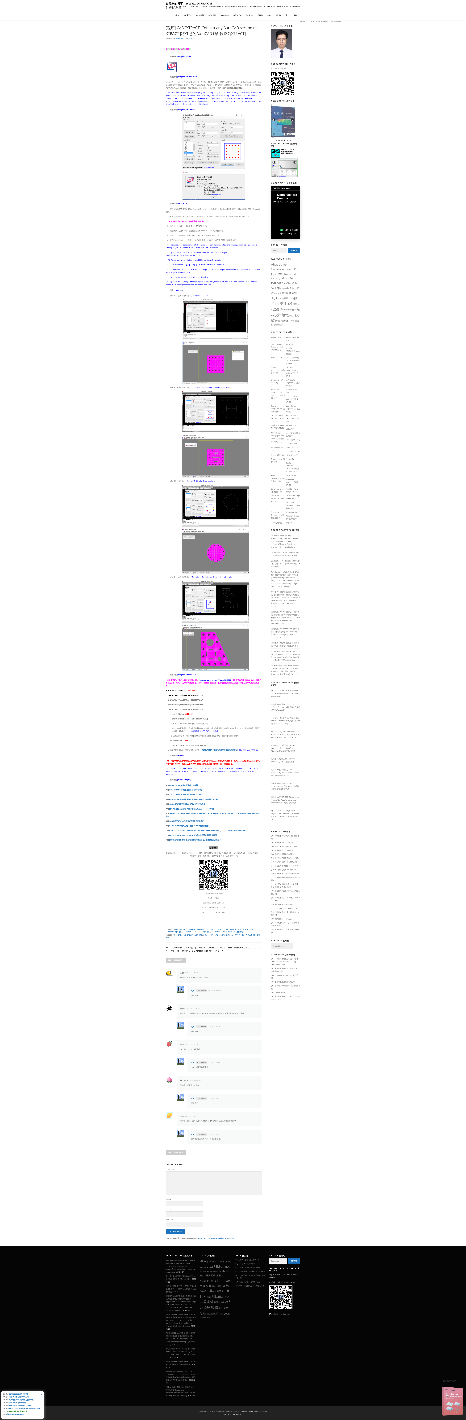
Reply (196, 973)
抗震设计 (286, 298)
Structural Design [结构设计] (197, 932)
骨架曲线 (277, 325)
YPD (283, 288)
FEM (274, 274)
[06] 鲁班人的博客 (278, 846)
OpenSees (290, 443)
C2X (184, 935)
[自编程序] (225, 15)
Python (288, 459)
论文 (296, 315)
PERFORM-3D (279, 282)
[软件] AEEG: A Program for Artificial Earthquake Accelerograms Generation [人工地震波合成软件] (285, 800)
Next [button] (292, 120)
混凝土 (277, 304)
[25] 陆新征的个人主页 (279, 897)
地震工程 (283, 293)
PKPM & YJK (290, 455)
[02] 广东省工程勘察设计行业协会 (248, 1267)
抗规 (279, 298)
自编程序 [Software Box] (15, 1414)
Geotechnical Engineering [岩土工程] (293, 409)
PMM (205, 935)
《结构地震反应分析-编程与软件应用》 (21, 1400)
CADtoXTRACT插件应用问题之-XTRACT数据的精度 (188, 826)
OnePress (244, 1411)
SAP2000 (292, 282)
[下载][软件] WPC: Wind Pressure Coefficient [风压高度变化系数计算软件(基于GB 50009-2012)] (285, 734)
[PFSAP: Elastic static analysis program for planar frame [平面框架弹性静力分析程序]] (284, 163)
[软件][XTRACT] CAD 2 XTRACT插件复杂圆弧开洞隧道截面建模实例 (195, 840)
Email (169, 1210)
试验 (274, 321)
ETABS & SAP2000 (293, 389)
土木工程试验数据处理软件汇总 (17, 1411)
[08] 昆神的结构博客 (279, 854)
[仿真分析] (249, 15)
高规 (281, 325)
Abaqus (276, 264)
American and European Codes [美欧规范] (277, 347)
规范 (291, 315)
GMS (280, 274)
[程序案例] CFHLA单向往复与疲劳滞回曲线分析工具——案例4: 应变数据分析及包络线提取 (285, 564)
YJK (278, 287)
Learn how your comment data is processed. (216, 1238)
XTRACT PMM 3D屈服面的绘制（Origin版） (186, 790)
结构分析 (292, 309)
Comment (171, 1170)
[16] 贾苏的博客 (277, 866)
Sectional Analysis (218, 935)
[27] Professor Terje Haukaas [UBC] (285, 908)
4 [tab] (284, 140)
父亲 (201, 1302)
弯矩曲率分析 (251, 935)
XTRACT (237, 935)
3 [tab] (282, 140)
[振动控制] (200, 15)
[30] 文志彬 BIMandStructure (282, 919)
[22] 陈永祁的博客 (278, 884)
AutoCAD (274, 357)
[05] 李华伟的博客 (278, 842)
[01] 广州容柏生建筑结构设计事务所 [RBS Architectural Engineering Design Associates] (285, 962)
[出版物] (260, 15)
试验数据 (280, 321)
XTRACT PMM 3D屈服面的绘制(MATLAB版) (186, 794)
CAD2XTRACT (192, 935)
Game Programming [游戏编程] (278, 409)
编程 (285, 314)
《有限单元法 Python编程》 (18, 1403)
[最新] (177, 15)
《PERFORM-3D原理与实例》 (18, 1394)
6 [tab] (290, 140)
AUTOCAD (177, 935)
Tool (230, 935)
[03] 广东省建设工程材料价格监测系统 (249, 1271)
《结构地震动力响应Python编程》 (20, 1405)
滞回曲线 (286, 303)
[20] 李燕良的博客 (278, 873)
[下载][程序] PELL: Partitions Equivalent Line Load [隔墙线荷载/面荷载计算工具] (285, 772)
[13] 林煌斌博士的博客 (279, 862)
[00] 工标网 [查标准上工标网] (246, 1260)
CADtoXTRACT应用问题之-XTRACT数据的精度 (187, 804)
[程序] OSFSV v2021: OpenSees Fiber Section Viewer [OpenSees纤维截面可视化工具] (284, 748)
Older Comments (175, 960)
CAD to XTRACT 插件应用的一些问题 (183, 785)
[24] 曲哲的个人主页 (279, 891)
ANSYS (288, 344)
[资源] (278, 15)
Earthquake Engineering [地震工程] (293, 383)
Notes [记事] (290, 439)
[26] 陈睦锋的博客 (278, 904)
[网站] (296, 15)
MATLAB (290, 274)
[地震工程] (188, 15)
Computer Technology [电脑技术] (278, 370)
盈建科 (278, 309)
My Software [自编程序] (185, 929)
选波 (292, 321)
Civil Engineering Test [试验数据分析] (292, 360)
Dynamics (289, 269)
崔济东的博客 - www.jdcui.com (189, 3)
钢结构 (227, 1313)
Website (169, 1220)
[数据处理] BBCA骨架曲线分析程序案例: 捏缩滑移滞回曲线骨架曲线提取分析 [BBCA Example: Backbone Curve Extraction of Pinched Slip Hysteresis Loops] (285, 617)
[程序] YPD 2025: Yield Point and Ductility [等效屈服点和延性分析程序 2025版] (285, 693)
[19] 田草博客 (276, 869)
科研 (285, 309)
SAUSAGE (289, 475)
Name (169, 1199)
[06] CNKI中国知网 (278, 992)
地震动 (276, 293)
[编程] (269, 15)
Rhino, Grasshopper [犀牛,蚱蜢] (277, 478)
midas (296, 274)
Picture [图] (275, 455)
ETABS (296, 269)
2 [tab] (279, 140)
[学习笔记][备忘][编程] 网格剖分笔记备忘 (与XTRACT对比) (191, 809)
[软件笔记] (237, 15)
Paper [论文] (290, 447)
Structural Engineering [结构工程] (228, 932)
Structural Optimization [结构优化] (277, 515)
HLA (284, 274)
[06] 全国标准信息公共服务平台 (247, 1282)
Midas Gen (288, 278)
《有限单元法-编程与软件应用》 (19, 1397)
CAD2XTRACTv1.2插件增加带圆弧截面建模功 (186, 821)
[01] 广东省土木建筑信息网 (245, 1263)
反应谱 (207, 1286)
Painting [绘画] (277, 447)
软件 (287, 321)
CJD (190, 39)
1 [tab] (276, 140)
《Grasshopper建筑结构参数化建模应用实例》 (24, 1408)
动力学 (290, 288)
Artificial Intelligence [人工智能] (293, 351)
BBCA (285, 265)
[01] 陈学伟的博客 (278, 836)
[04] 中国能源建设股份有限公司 (283, 982)
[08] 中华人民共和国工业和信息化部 (248, 1286)
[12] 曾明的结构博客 (279, 858)
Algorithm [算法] (292, 337)
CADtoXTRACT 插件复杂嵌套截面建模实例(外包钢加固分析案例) (193, 799)
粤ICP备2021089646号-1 (233, 1414)
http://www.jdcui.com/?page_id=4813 (215, 680)
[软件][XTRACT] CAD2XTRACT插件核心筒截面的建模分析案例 (193, 835)
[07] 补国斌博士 (277, 850)
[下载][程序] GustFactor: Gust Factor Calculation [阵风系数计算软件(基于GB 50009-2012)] (285, 721)
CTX (200, 935)
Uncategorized (291, 512)
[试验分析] (212, 15)
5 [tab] (287, 140)
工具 (243, 935)
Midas (288, 429)
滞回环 (295, 304)
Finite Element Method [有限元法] (292, 399)
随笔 (287, 523)
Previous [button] (274, 120)
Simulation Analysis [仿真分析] (292, 482)
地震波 (293, 293)
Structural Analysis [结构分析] (277, 499)
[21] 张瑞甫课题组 (278, 877)
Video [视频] (276, 523)
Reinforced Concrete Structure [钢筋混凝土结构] (219, 929)
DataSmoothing (278, 269)
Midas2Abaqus (276, 279)
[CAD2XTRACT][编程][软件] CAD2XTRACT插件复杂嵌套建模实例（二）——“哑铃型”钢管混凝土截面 (207, 830)
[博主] (287, 15)
